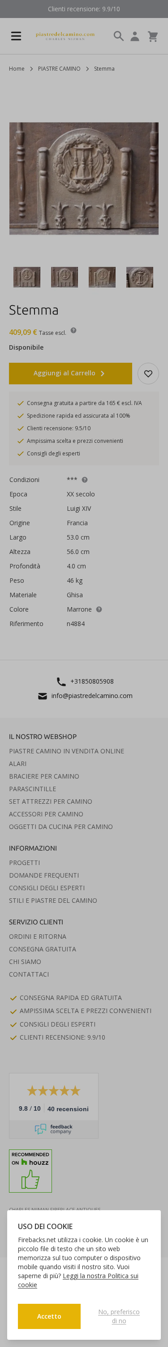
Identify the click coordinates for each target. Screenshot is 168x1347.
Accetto (49, 1316)
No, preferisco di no (119, 1316)
